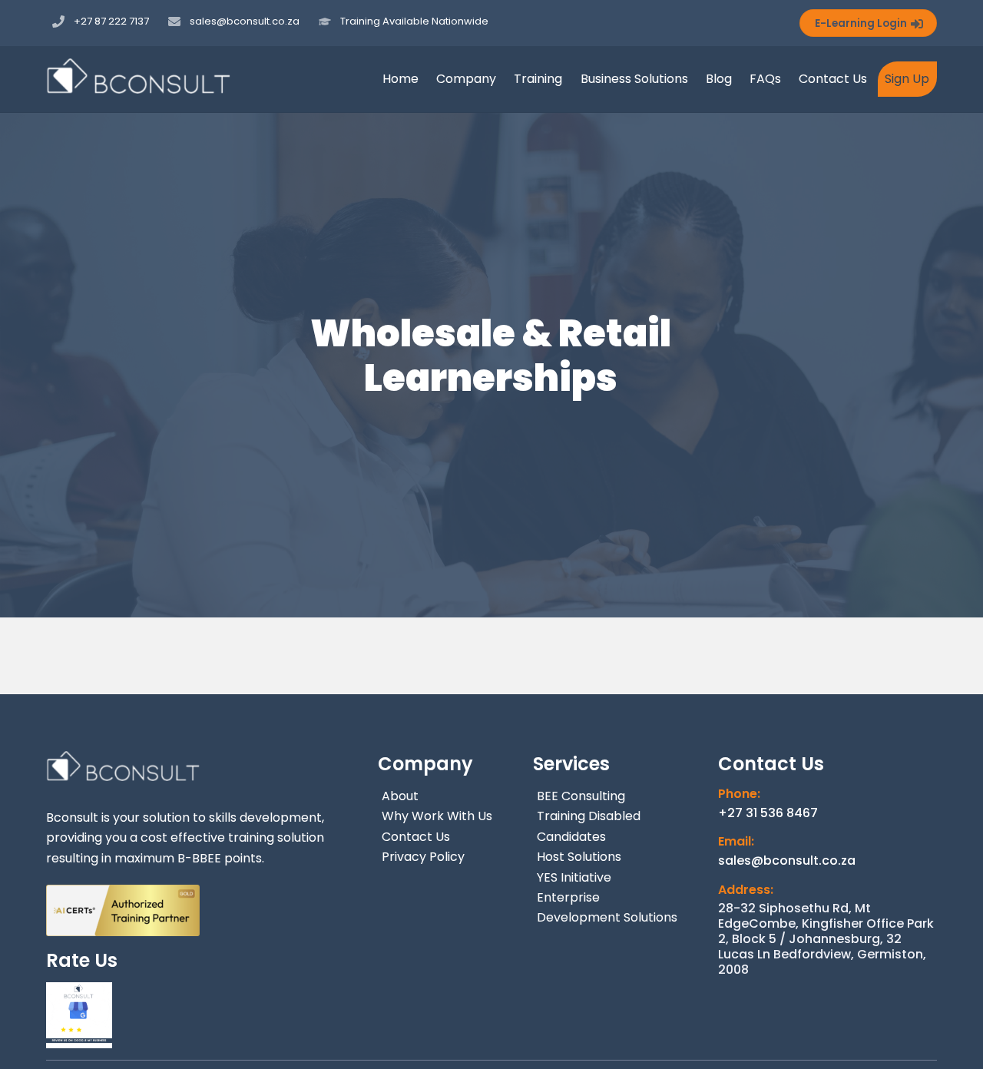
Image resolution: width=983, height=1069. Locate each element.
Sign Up (907, 79)
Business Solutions (634, 79)
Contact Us (833, 79)
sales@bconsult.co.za (787, 861)
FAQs (765, 79)
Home (400, 79)
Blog (719, 79)
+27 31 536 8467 (768, 813)
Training (538, 79)
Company (466, 79)
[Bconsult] (138, 86)
